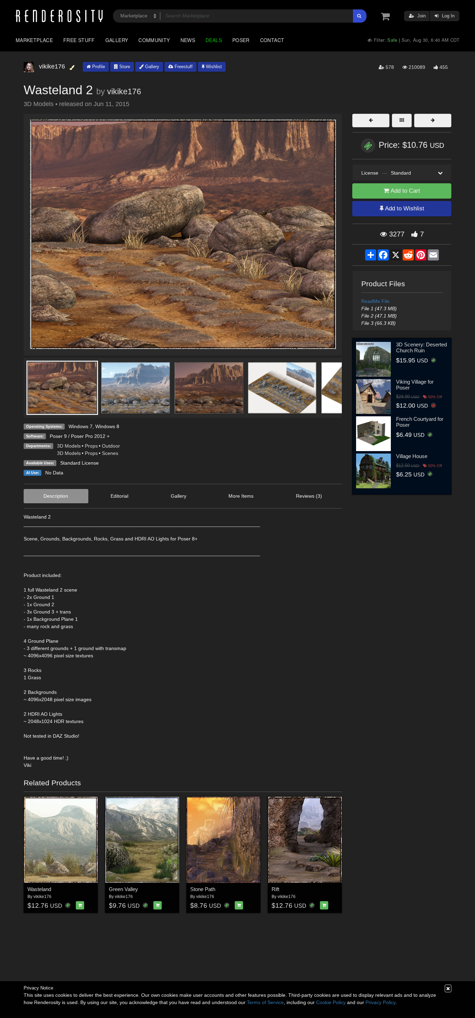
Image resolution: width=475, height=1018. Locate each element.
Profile (98, 66)
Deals (214, 40)
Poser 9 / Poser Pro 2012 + (80, 436)
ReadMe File (375, 301)
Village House (411, 456)
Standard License (79, 463)
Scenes (110, 453)
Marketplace (34, 40)
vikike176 (124, 91)
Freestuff (183, 66)
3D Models (69, 446)
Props (91, 446)
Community (154, 40)
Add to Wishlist (404, 208)
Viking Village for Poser (415, 385)
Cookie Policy (331, 1002)
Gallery (116, 40)
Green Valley (123, 889)
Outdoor (111, 446)
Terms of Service (265, 1002)
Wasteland (39, 889)
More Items (240, 496)
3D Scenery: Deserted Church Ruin (421, 347)
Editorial (119, 496)
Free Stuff (79, 40)
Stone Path (202, 889)
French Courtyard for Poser (419, 422)
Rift (275, 889)
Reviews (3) (309, 496)
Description (55, 496)
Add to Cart (404, 190)
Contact (272, 40)
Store (124, 66)
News (187, 40)
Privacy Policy (380, 1002)
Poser (241, 40)
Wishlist (213, 66)
